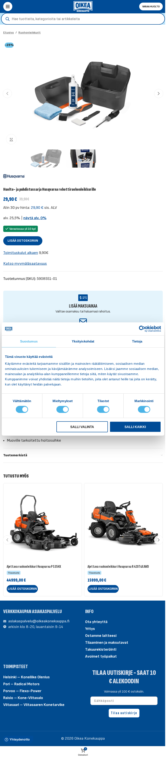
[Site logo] (83, 6)
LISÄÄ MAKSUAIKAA (83, 306)
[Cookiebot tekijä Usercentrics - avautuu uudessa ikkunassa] (142, 329)
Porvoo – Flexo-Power (22, 691)
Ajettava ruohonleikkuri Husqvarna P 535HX (34, 566)
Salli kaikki (135, 426)
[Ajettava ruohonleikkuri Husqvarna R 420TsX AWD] (123, 522)
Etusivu (8, 32)
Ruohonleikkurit (29, 32)
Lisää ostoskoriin (23, 241)
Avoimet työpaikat (101, 656)
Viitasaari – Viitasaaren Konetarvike (33, 704)
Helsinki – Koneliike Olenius (26, 677)
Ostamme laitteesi (101, 635)
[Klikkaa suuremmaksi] (11, 139)
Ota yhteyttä (96, 622)
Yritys (90, 628)
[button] (7, 93)
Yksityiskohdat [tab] (83, 341)
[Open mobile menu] (7, 6)
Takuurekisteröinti (100, 649)
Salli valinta (82, 426)
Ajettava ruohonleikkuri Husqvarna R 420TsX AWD (118, 566)
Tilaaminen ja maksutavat (106, 642)
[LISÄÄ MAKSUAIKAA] (83, 297)
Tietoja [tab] (137, 341)
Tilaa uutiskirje (124, 713)
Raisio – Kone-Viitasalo (23, 698)
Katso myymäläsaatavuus (25, 263)
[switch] (62, 409)
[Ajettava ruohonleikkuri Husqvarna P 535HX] (42, 522)
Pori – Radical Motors (21, 684)
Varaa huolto (151, 6)
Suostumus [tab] (29, 341)
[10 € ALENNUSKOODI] (83, 321)
